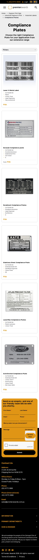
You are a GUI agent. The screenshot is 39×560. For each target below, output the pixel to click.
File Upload (28, 429)
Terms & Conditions (9, 557)
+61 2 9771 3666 (8, 495)
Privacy (22, 557)
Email (5, 417)
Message (6, 429)
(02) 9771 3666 (14, 2)
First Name (7, 410)
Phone (22, 417)
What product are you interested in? (15, 423)
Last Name (23, 410)
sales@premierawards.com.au (13, 502)
